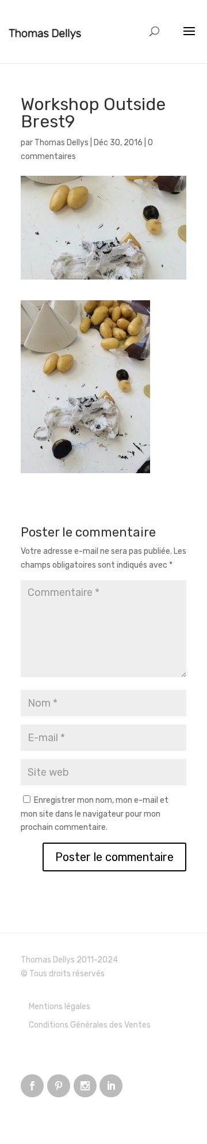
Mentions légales (59, 1006)
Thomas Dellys (61, 143)
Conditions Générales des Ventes (90, 1025)
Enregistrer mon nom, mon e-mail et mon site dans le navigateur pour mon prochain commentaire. (94, 814)
